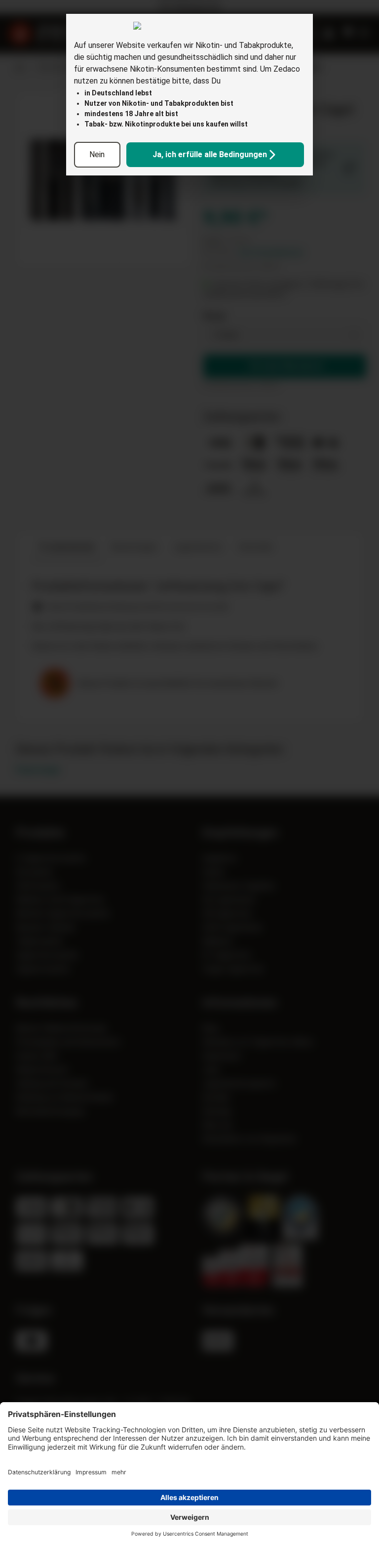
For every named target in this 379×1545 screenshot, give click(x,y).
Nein (97, 154)
